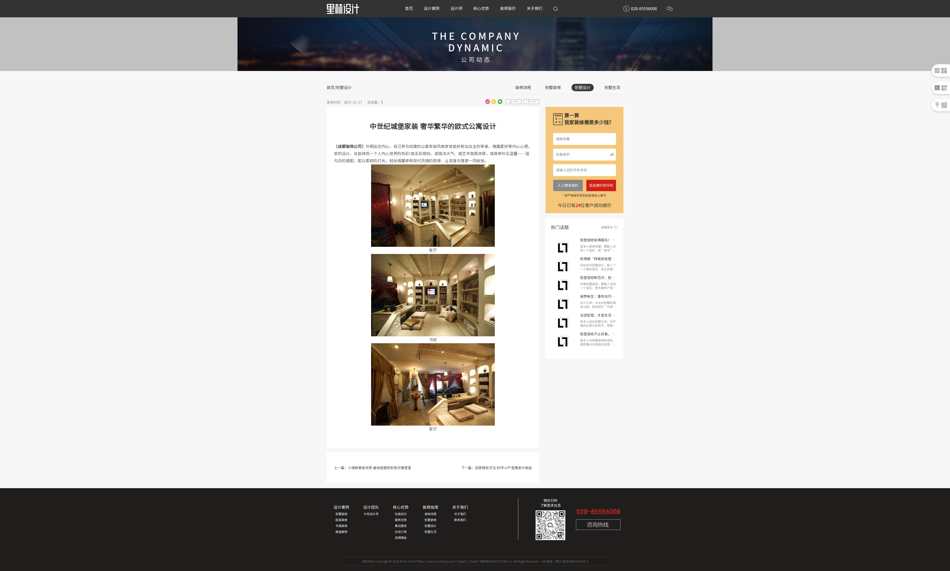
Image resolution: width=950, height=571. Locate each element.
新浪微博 (487, 101)
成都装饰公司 (350, 146)
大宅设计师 (371, 513)
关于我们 (460, 513)
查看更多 (607, 227)
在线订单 (401, 531)
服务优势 (401, 519)
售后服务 (401, 525)
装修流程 (523, 88)
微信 (500, 101)
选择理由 (401, 537)
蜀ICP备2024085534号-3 (571, 561)
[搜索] (555, 8)
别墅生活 (612, 88)
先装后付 (401, 513)
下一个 (531, 101)
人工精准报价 (568, 185)
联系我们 (460, 519)
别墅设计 (583, 88)
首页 (330, 88)
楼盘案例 (341, 531)
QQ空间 (493, 101)
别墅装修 (553, 88)
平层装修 (341, 525)
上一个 (513, 101)
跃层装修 (341, 519)
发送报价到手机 (601, 185)
